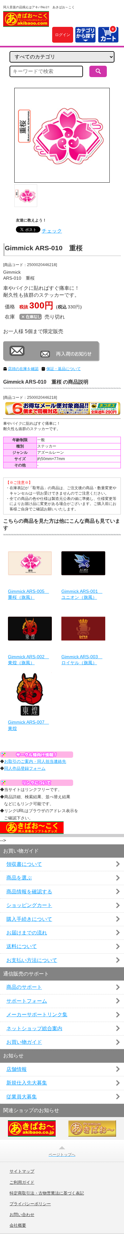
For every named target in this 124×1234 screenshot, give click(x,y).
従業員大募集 (21, 1096)
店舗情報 (16, 1069)
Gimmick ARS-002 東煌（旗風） (28, 660)
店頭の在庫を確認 (23, 369)
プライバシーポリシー (30, 1204)
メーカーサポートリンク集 (36, 1014)
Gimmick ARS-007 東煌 (28, 725)
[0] (108, 38)
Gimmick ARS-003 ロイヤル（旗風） (81, 660)
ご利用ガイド (22, 1182)
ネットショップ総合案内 (34, 1028)
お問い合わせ (22, 1215)
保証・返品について (63, 369)
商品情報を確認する (29, 891)
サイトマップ (22, 1171)
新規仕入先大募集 (26, 1082)
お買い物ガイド (24, 1042)
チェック (52, 231)
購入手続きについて (29, 919)
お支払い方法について (31, 960)
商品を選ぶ (19, 877)
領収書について (24, 864)
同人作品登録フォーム (24, 768)
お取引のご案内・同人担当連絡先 (35, 761)
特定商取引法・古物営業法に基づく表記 (47, 1193)
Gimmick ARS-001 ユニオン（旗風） (81, 594)
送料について (21, 946)
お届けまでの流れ (26, 932)
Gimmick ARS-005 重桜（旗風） (28, 594)
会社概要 (18, 1225)
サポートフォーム (26, 1001)
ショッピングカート (29, 905)
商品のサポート (24, 987)
